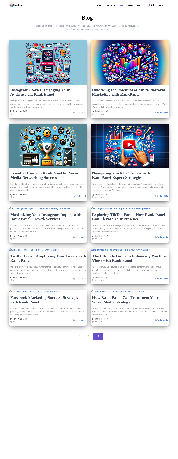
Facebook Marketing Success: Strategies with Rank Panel (45, 299)
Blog (121, 5)
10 (98, 336)
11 (108, 336)
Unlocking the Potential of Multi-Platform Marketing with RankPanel (128, 92)
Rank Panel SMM (20, 111)
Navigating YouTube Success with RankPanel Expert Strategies (121, 175)
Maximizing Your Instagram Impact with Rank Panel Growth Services (45, 216)
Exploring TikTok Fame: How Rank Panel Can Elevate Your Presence (128, 216)
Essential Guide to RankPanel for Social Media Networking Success (44, 175)
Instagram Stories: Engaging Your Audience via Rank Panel (40, 92)
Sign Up (161, 5)
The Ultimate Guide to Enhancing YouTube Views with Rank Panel (129, 258)
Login (151, 5)
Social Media (80, 112)
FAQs (130, 5)
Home (99, 5)
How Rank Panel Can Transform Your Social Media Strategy (125, 299)
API (138, 5)
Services (110, 5)
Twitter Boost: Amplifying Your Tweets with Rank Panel (48, 258)
